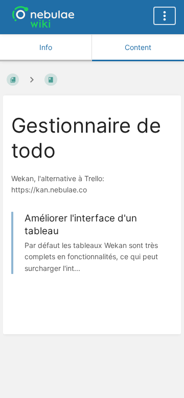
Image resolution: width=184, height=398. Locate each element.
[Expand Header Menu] (164, 16)
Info (45, 47)
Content (138, 47)
